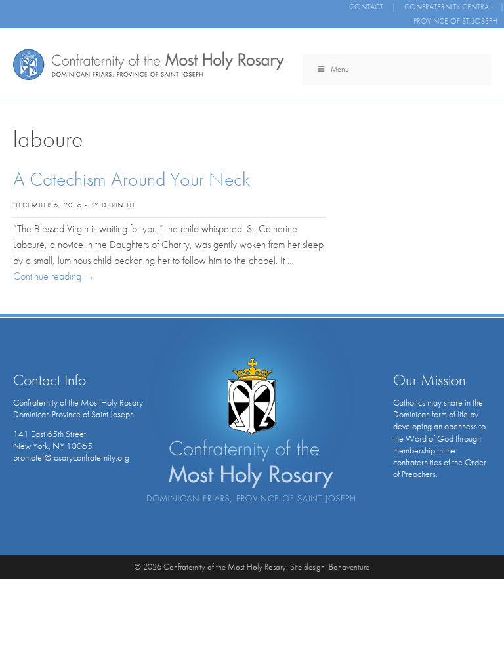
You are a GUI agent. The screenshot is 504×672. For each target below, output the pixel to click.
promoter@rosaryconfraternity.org (71, 457)
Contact (366, 6)
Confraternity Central (448, 6)
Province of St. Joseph (455, 21)
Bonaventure (349, 566)
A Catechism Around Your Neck (131, 179)
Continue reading (53, 276)
